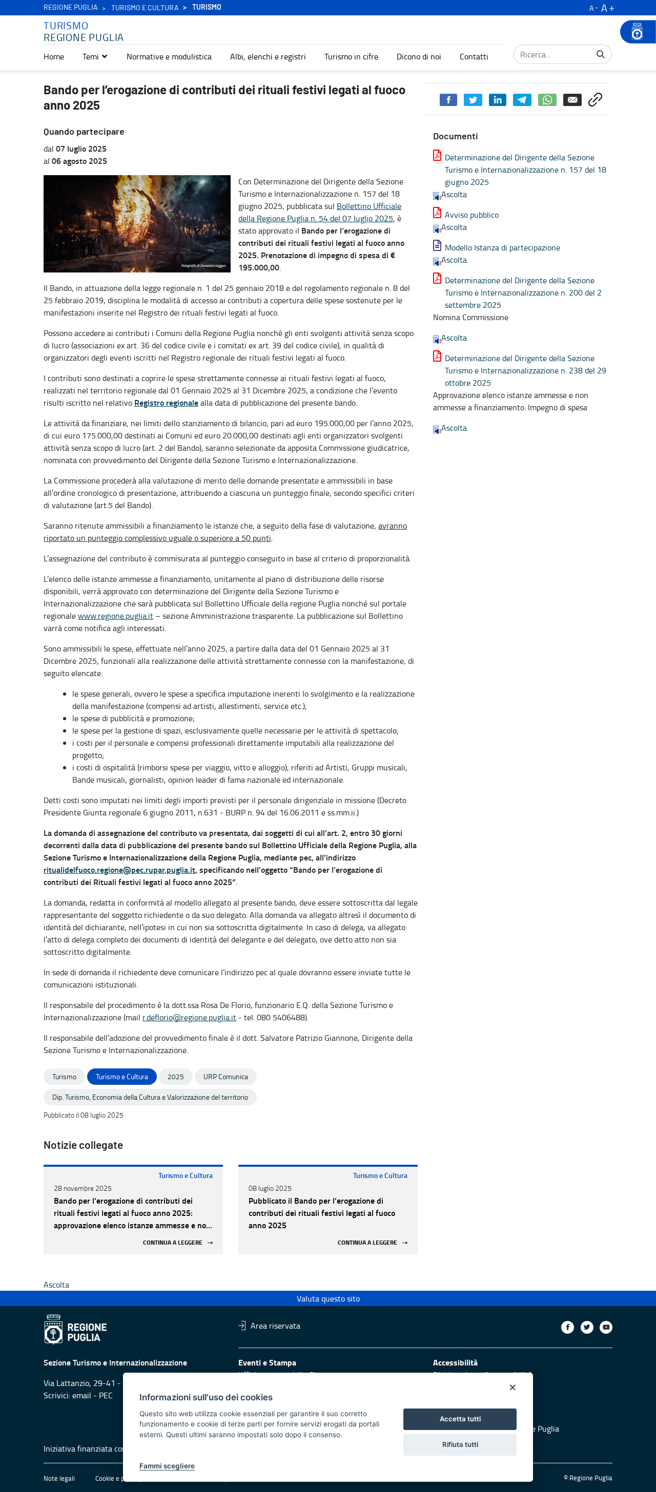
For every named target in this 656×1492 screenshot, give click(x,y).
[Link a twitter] (587, 1327)
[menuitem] (54, 56)
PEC (106, 1395)
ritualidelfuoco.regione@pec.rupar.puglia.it (119, 869)
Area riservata (275, 1325)
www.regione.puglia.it (115, 615)
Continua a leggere (172, 1243)
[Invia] (600, 54)
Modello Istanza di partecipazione (502, 247)
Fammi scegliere (167, 1466)
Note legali (59, 1478)
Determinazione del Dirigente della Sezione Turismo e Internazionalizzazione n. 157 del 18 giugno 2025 (525, 169)
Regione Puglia (71, 7)
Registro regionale (166, 402)
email (81, 1395)
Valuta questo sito (328, 1298)
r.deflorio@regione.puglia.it (189, 1017)
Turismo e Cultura (185, 1175)
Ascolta (454, 194)
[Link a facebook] (567, 1327)
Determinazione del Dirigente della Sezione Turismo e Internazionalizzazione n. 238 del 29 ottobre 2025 (525, 370)
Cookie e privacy (118, 1478)
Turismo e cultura (145, 8)
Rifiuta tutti (460, 1444)
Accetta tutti (460, 1419)
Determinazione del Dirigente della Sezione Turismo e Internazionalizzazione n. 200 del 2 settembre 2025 (523, 292)
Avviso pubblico (472, 214)
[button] (95, 56)
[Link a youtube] (606, 1327)
